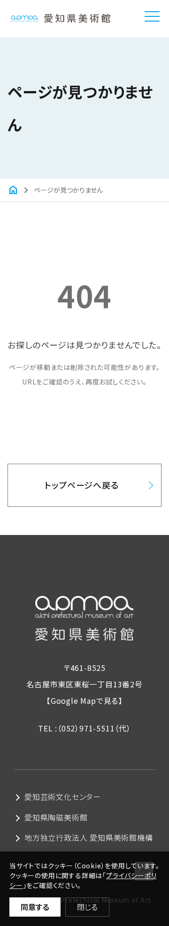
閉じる (87, 906)
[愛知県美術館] (60, 16)
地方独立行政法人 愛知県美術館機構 (88, 837)
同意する (35, 906)
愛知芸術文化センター (62, 796)
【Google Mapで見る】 (84, 700)
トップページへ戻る (81, 485)
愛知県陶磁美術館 (55, 817)
